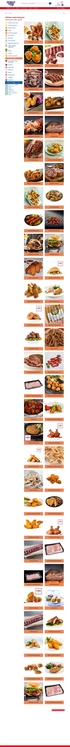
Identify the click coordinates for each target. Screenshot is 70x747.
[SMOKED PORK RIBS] (33, 149)
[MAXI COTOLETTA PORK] (33, 432)
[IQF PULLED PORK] (54, 243)
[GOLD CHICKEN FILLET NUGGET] (33, 502)
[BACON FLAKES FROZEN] (54, 219)
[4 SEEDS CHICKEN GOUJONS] (33, 290)
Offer (30, 8)
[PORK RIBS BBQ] (54, 54)
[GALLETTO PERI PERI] (33, 31)
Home (6, 13)
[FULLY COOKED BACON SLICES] (33, 573)
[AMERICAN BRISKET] (54, 573)
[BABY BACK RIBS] (33, 550)
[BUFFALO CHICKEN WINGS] (54, 432)
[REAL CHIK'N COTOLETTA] (54, 267)
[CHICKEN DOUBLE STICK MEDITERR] (54, 408)
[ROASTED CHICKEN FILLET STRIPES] (54, 455)
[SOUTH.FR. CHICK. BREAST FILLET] (54, 667)
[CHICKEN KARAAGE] (54, 196)
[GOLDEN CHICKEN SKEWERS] (33, 644)
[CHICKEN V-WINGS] (33, 267)
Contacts (36, 8)
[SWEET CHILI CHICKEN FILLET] (54, 31)
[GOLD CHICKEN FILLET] (54, 290)
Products (9, 8)
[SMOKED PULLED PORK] (33, 243)
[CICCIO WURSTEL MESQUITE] (54, 314)
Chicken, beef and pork (14, 17)
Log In (58, 2)
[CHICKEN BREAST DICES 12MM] (33, 667)
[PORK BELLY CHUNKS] (33, 337)
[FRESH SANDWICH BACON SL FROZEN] (54, 691)
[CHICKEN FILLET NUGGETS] (54, 479)
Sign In (61, 2)
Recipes (17, 8)
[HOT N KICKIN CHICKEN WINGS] (54, 149)
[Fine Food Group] (12, 3)
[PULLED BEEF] (54, 337)
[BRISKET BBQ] (54, 125)
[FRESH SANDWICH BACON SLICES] (54, 550)
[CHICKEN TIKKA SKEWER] (33, 219)
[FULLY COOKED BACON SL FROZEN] (33, 384)
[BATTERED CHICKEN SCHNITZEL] (54, 502)
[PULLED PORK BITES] (33, 597)
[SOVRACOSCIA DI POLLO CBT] (33, 54)
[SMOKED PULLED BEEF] (33, 78)
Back (64, 13)
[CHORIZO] (33, 408)
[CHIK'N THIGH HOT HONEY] (54, 620)
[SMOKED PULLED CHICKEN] (33, 125)
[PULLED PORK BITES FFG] (33, 102)
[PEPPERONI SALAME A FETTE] (54, 361)
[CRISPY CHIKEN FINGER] (33, 455)
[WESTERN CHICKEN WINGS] (54, 526)
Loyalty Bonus (24, 8)
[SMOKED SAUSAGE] (54, 78)
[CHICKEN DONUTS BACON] (33, 314)
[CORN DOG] (54, 597)
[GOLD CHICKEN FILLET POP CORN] (54, 384)
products (10, 13)
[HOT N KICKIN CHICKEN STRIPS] (33, 172)
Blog (14, 8)
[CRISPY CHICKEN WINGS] (33, 526)
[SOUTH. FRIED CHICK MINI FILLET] (54, 644)
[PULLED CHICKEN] (33, 479)
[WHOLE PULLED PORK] (33, 691)
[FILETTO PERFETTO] (54, 172)
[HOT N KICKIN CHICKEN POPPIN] (54, 102)
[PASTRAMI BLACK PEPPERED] (33, 361)
